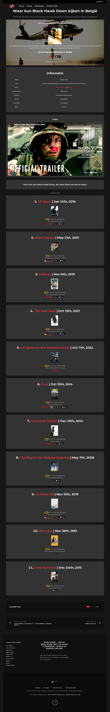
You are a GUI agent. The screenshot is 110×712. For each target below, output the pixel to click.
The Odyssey (9, 646)
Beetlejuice (90, 623)
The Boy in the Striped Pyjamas (44, 457)
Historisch (63, 87)
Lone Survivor (45, 567)
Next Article (91, 621)
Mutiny (8, 661)
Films (29, 6)
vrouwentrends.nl (57, 694)
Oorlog (70, 87)
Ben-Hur (45, 531)
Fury (44, 384)
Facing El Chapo (10, 665)
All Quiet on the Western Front (45, 347)
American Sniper (44, 421)
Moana (8, 663)
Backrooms (9, 650)
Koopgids (39, 6)
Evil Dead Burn (10, 658)
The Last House (10, 648)
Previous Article (20, 621)
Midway (45, 274)
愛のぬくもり (9, 656)
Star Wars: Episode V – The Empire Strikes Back (33, 624)
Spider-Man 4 (9, 654)
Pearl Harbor (45, 237)
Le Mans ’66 (44, 494)
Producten (52, 6)
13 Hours (44, 201)
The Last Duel (45, 311)
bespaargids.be (73, 694)
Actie (57, 87)
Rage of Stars (10, 652)
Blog (21, 6)
